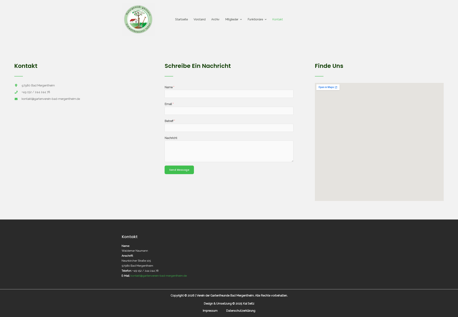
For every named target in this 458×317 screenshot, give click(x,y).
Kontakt (277, 19)
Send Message (179, 170)
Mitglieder (231, 19)
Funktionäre (255, 19)
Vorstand (200, 19)
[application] (240, 19)
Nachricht (171, 138)
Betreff (170, 121)
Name (169, 87)
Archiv (215, 19)
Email (169, 104)
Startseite (181, 19)
